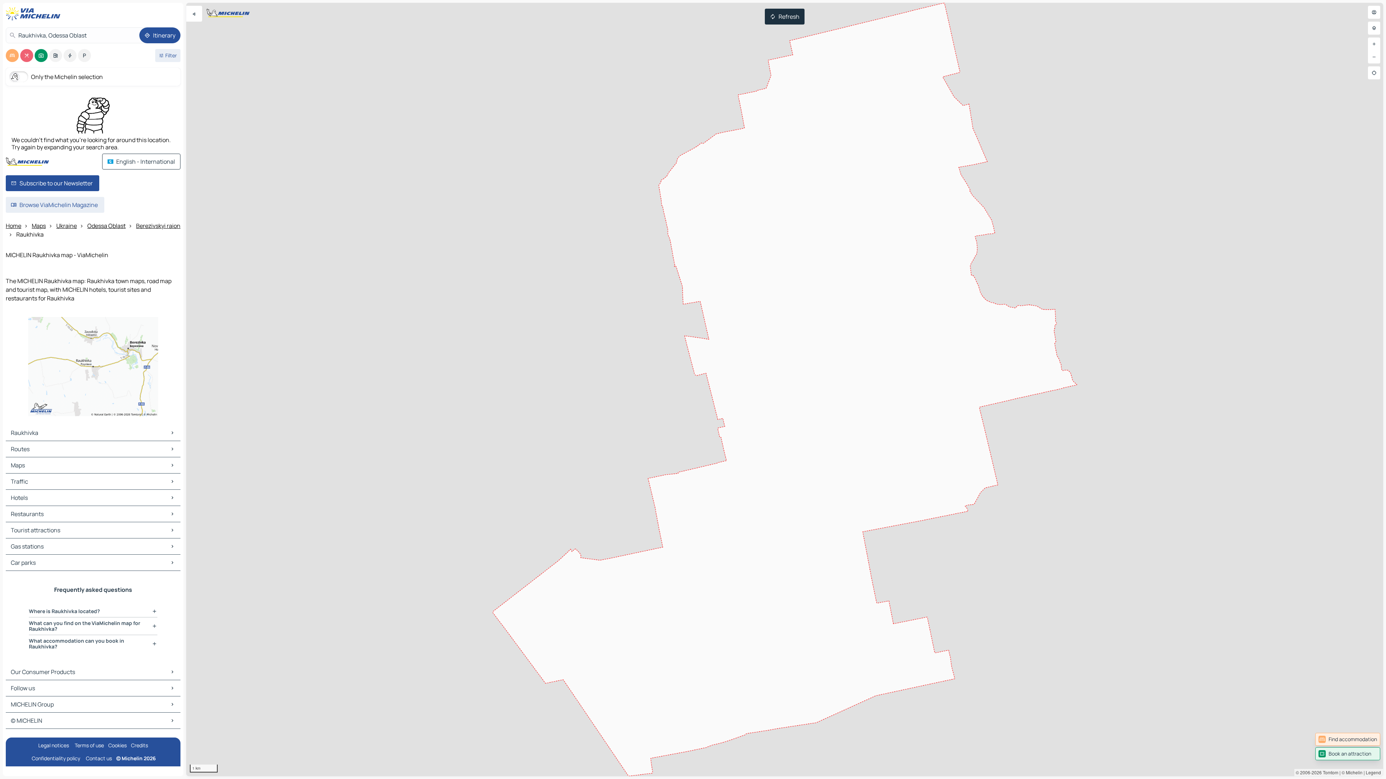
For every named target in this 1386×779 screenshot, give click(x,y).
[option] (12, 55)
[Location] (1374, 72)
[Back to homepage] (35, 14)
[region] (784, 389)
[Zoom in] (1374, 44)
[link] (1347, 739)
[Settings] (1374, 28)
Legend (1373, 772)
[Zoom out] (1374, 56)
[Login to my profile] (1374, 12)
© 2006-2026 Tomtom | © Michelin (1329, 772)
